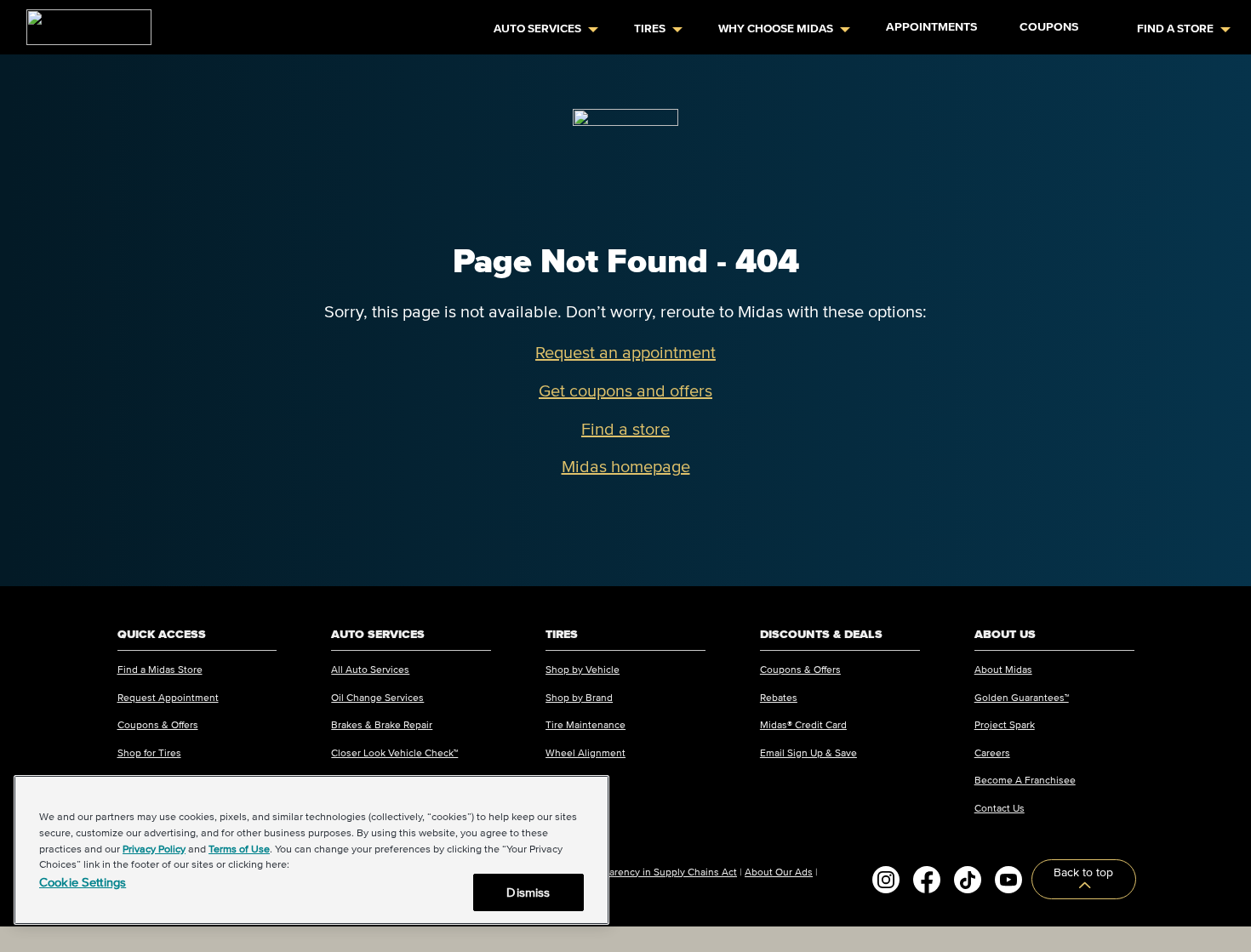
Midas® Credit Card (803, 724)
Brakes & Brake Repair (381, 724)
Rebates (778, 697)
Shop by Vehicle (583, 669)
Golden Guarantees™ (1021, 697)
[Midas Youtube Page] (1008, 879)
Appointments (931, 26)
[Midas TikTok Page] (967, 879)
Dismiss (528, 892)
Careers (992, 752)
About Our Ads (779, 871)
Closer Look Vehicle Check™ (394, 752)
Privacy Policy (154, 848)
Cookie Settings (82, 882)
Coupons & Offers (157, 724)
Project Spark (1004, 724)
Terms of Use (239, 848)
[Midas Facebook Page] (926, 879)
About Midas (1003, 669)
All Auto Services (370, 669)
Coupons (1049, 26)
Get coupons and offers (625, 390)
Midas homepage (626, 466)
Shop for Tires (149, 752)
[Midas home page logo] (82, 22)
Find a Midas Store (160, 669)
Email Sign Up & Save (808, 752)
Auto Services (537, 28)
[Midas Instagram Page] (886, 879)
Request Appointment (168, 697)
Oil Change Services (377, 697)
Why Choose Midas (775, 28)
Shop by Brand (579, 697)
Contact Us (999, 807)
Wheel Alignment (586, 752)
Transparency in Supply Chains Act (658, 871)
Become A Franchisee (1025, 779)
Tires (649, 28)
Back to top (1083, 872)
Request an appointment (625, 352)
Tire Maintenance (586, 724)
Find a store (625, 428)
